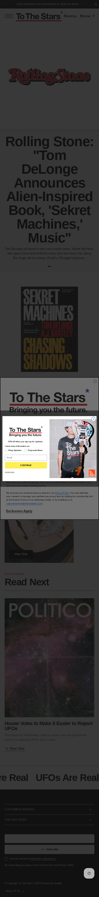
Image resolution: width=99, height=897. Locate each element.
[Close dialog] (93, 419)
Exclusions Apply (9, 472)
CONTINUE (26, 465)
